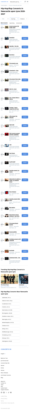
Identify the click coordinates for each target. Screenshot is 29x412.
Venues (2, 370)
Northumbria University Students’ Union (14, 30)
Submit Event (4, 388)
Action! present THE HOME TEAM (14, 27)
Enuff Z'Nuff (12, 162)
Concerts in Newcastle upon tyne (15, 5)
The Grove (11, 252)
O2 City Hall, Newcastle (14, 48)
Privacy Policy (4, 398)
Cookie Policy (4, 396)
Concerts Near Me (5, 363)
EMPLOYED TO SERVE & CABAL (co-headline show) (15, 180)
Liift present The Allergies (13, 117)
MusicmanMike (13, 232)
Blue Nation (12, 207)
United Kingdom (4, 5)
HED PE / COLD (12, 89)
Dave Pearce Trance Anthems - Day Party (14, 215)
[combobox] (15, 1)
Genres (2, 365)
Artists (2, 368)
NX (10, 110)
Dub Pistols (12, 153)
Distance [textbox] (22, 19)
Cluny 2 (11, 65)
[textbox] (14, 19)
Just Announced (4, 360)
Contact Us (3, 383)
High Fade (11, 124)
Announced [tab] (19, 23)
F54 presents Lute (13, 63)
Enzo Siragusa (12, 191)
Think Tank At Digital (14, 146)
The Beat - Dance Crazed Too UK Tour (14, 108)
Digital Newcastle (13, 39)
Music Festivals (4, 372)
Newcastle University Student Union (14, 81)
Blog (2, 377)
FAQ (2, 386)
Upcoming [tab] (12, 23)
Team (2, 384)
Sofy (10, 144)
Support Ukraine (5, 389)
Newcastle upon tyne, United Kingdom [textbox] (16, 1)
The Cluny (11, 119)
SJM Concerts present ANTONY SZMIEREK (14, 134)
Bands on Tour (4, 358)
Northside (11, 250)
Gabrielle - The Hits (14, 46)
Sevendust (11, 37)
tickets (25, 27)
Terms (2, 401)
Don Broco (11, 54)
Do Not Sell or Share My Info (7, 403)
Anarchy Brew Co (13, 90)
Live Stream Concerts (6, 375)
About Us (3, 381)
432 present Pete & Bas (14, 79)
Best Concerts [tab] (4, 23)
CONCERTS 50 (4, 1)
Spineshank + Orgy (13, 70)
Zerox (10, 202)
